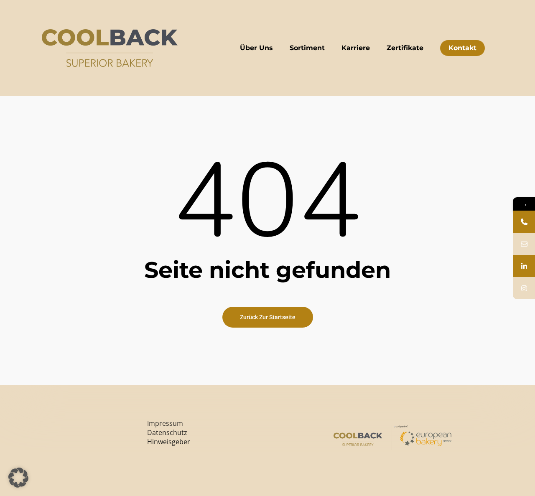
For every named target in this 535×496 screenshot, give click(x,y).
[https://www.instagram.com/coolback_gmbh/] (524, 288)
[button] (18, 477)
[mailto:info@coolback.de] (524, 244)
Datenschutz (167, 432)
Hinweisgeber (168, 441)
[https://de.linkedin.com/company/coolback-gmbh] (524, 266)
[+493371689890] (524, 222)
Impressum (165, 423)
